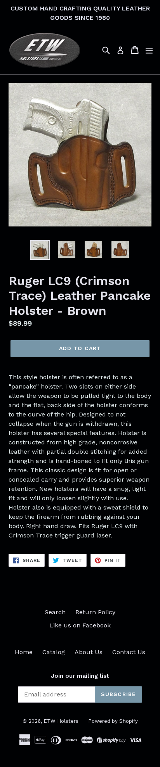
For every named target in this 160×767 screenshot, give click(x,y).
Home (24, 652)
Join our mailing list (80, 675)
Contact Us (128, 652)
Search (55, 612)
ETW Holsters (60, 721)
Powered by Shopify (113, 721)
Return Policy (95, 612)
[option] (39, 249)
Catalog (53, 652)
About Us (89, 652)
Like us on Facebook (80, 625)
